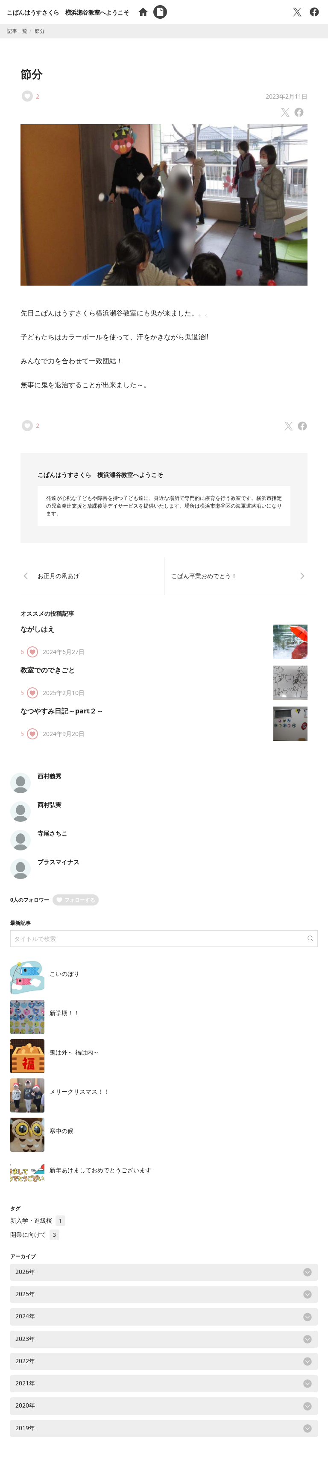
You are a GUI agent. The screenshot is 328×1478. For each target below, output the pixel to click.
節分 (31, 74)
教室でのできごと (47, 670)
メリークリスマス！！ (79, 1091)
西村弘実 (50, 804)
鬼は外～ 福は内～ (74, 1052)
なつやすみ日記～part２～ (61, 711)
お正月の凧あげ (58, 576)
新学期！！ (64, 1013)
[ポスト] (297, 12)
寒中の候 (61, 1131)
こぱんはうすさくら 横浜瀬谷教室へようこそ (68, 12)
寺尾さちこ (52, 833)
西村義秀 (50, 776)
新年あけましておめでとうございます (100, 1170)
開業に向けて (33, 1234)
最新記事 (20, 922)
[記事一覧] (160, 12)
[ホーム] (143, 12)
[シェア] (314, 12)
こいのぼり (64, 974)
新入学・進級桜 (36, 1220)
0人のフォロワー (29, 899)
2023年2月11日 (287, 96)
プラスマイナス (58, 862)
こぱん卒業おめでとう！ (204, 576)
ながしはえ (37, 629)
